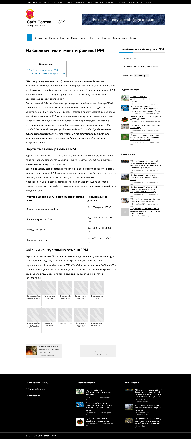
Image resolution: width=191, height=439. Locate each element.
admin (133, 58)
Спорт (89, 2)
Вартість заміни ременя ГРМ (42, 70)
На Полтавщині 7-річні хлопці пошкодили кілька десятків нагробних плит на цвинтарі (143, 189)
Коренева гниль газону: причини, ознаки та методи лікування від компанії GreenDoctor (145, 137)
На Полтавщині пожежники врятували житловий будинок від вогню (145, 177)
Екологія (99, 2)
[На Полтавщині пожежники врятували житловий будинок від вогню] (125, 177)
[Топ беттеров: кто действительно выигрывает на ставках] (125, 98)
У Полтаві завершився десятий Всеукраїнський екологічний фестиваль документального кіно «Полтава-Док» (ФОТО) (145, 164)
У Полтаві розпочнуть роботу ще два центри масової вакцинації (145, 200)
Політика (121, 2)
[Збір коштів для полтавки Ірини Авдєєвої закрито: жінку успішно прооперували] (125, 212)
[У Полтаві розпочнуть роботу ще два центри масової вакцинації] (125, 200)
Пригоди (70, 2)
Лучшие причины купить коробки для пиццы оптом (145, 117)
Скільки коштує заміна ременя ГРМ (46, 73)
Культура (80, 2)
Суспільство (57, 2)
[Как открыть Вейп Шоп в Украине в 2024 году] (125, 126)
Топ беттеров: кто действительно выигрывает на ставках (144, 98)
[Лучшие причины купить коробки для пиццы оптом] (125, 119)
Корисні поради (135, 2)
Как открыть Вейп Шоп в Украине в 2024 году (145, 126)
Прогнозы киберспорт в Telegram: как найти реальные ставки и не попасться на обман (145, 108)
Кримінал (110, 2)
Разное (147, 2)
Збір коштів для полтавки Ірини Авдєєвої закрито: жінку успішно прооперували (145, 211)
